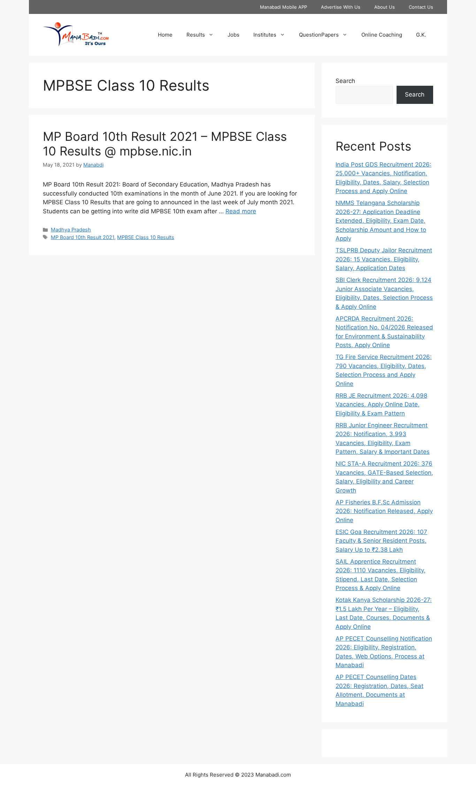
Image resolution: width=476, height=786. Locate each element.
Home (165, 34)
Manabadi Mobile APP (283, 7)
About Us (384, 7)
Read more (240, 211)
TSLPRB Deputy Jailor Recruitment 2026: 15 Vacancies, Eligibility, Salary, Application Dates (384, 259)
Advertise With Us (340, 7)
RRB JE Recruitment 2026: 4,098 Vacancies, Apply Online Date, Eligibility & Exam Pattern (381, 404)
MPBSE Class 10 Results (145, 237)
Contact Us (421, 7)
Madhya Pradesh (71, 229)
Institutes (264, 34)
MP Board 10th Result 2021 (82, 237)
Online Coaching (381, 34)
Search (345, 80)
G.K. (421, 34)
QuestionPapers (319, 34)
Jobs (233, 34)
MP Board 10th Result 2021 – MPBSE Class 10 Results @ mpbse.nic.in (165, 143)
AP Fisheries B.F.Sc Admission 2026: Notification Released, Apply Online (384, 511)
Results (195, 34)
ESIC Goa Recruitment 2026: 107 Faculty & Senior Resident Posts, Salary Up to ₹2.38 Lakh (381, 540)
